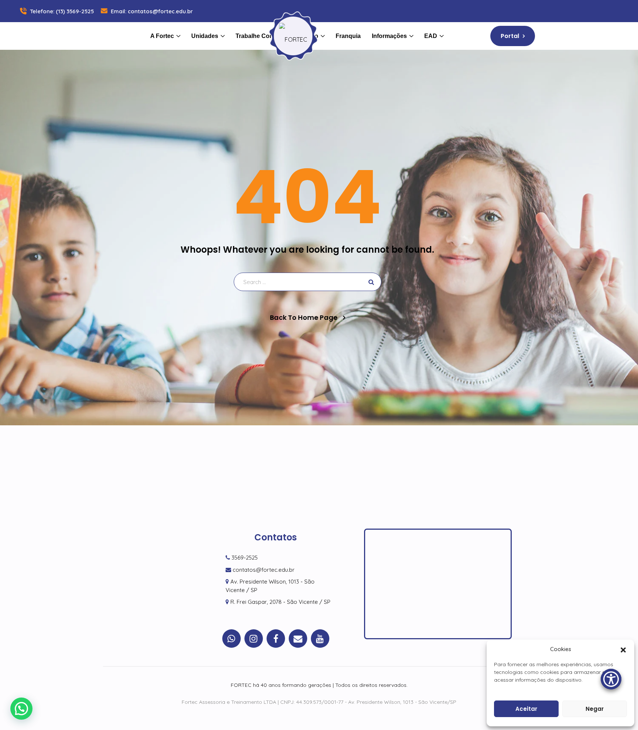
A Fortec (162, 36)
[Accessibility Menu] (611, 679)
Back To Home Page (303, 317)
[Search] (372, 282)
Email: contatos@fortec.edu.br (152, 11)
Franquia (348, 36)
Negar (595, 709)
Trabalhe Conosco (261, 36)
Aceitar (526, 709)
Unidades (204, 36)
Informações (389, 36)
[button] (623, 649)
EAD (430, 36)
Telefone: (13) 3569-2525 (62, 11)
